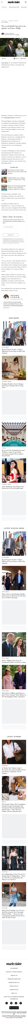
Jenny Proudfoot (10, 33)
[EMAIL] (18, 297)
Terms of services (17, 238)
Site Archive (14, 968)
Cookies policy (14, 989)
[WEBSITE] (17, 297)
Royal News (4, 22)
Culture (3, 20)
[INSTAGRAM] (13, 297)
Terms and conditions (14, 979)
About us (14, 993)
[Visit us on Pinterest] (21, 1003)
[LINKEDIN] (15, 297)
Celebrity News (13, 20)
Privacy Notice (19, 239)
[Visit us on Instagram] (11, 1003)
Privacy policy (14, 986)
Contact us (14, 975)
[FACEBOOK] (11, 297)
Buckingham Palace (9, 117)
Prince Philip (4, 62)
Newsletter (24, 58)
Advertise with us (14, 982)
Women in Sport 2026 (14, 7)
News (18, 34)
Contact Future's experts (14, 971)
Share (5, 58)
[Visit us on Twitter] (6, 1003)
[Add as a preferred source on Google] (14, 1007)
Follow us (17, 58)
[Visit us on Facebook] (16, 1003)
